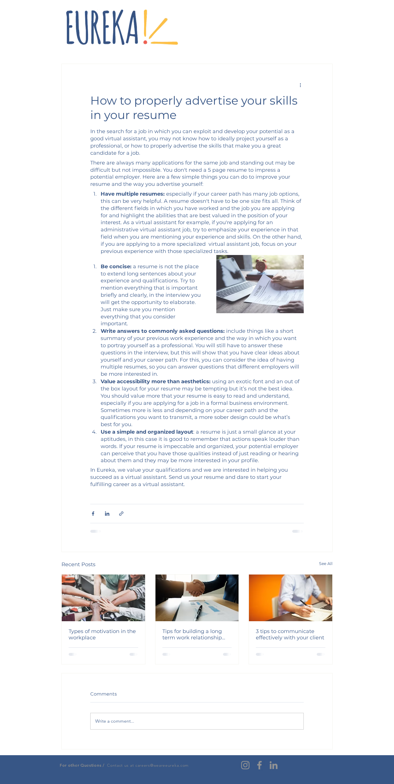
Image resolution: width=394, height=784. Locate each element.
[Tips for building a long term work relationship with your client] (197, 598)
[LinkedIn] (273, 765)
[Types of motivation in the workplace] (103, 598)
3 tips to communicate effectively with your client (290, 634)
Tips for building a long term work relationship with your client (192, 634)
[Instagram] (245, 765)
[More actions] (300, 84)
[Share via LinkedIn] (107, 513)
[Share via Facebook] (93, 513)
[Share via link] (121, 513)
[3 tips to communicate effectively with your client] (290, 598)
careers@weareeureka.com (162, 765)
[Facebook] (259, 765)
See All (326, 563)
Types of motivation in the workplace (102, 634)
